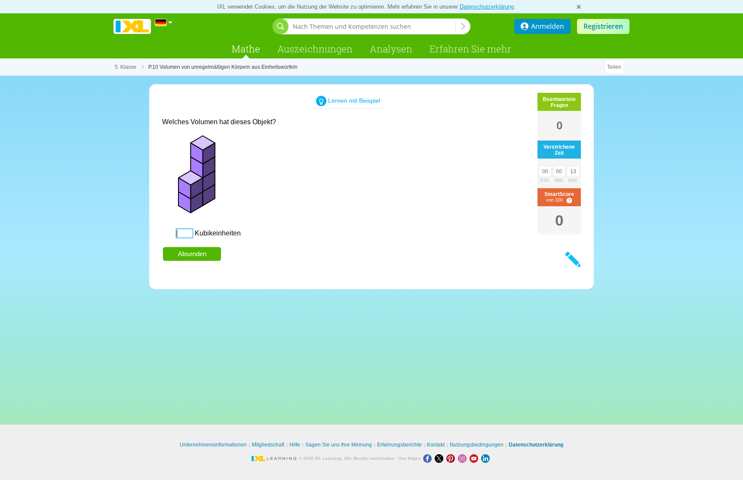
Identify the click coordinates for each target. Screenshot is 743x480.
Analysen (391, 49)
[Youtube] (475, 458)
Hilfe (294, 445)
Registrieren (603, 26)
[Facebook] (429, 458)
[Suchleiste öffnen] (281, 26)
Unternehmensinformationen (213, 445)
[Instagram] (464, 458)
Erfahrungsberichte (399, 445)
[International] (163, 22)
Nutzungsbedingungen (477, 445)
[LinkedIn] (486, 458)
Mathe (246, 49)
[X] (440, 458)
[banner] (132, 26)
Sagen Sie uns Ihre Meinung (338, 445)
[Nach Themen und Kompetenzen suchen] (463, 26)
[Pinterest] (452, 458)
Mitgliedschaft (268, 445)
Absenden (192, 253)
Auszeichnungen (315, 49)
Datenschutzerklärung (487, 6)
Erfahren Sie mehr (470, 49)
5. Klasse (125, 67)
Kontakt (436, 445)
